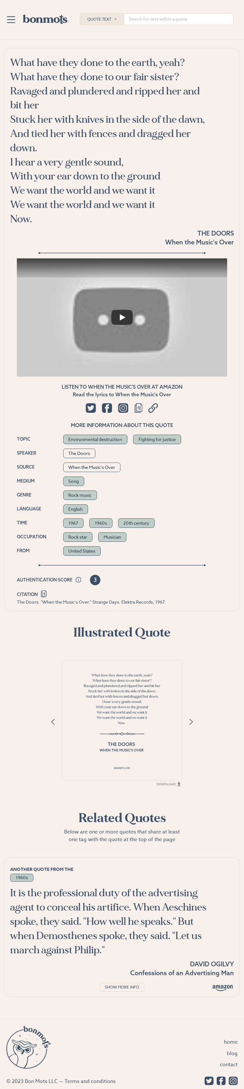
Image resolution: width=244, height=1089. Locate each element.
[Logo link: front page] (45, 18)
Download (166, 784)
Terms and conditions (90, 1081)
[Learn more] (78, 580)
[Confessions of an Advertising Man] (222, 988)
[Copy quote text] (138, 408)
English (75, 509)
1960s (101, 523)
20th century (136, 523)
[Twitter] (207, 1080)
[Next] (191, 721)
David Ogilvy (212, 964)
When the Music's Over (199, 242)
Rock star (77, 537)
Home (231, 1042)
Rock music (80, 495)
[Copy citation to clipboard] (44, 593)
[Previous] (52, 721)
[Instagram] (232, 1080)
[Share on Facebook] (107, 408)
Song (73, 481)
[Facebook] (220, 1080)
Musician (112, 537)
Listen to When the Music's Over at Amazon (122, 387)
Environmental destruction (95, 439)
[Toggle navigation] (11, 19)
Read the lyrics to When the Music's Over (122, 394)
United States (81, 551)
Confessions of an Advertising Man (182, 973)
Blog (232, 1053)
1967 (73, 523)
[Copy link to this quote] (153, 408)
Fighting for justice (157, 439)
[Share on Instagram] (123, 408)
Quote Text (99, 19)
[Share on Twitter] (91, 408)
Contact (229, 1064)
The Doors (215, 233)
